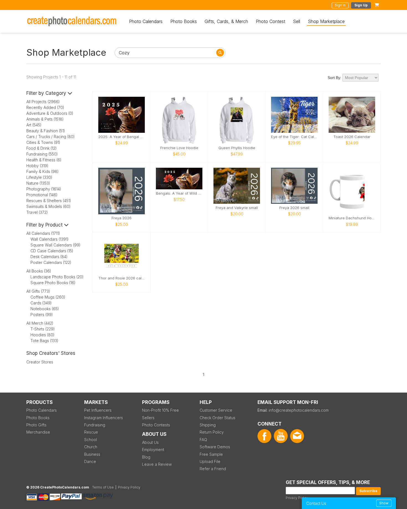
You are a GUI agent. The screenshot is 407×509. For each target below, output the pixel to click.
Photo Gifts (36, 425)
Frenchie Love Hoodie (179, 148)
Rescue (91, 432)
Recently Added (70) (45, 107)
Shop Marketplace (326, 21)
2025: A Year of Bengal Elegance (121, 137)
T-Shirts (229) (42, 329)
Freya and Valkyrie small (237, 208)
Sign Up (361, 5)
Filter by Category (47, 93)
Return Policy (212, 432)
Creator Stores (39, 362)
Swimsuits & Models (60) (48, 206)
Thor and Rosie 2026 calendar (121, 278)
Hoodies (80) (42, 334)
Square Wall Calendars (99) (55, 245)
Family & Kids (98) (42, 171)
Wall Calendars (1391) (49, 239)
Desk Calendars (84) (49, 256)
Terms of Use (103, 487)
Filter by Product (45, 225)
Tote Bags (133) (44, 340)
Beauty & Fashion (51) (45, 130)
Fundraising (94, 425)
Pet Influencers (98, 410)
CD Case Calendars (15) (51, 250)
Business (92, 454)
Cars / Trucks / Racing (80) (50, 136)
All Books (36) (38, 271)
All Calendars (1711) (43, 233)
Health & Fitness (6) (43, 159)
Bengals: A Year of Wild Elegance (179, 193)
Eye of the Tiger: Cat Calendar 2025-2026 (294, 137)
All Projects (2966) (43, 101)
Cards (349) (41, 303)
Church (90, 446)
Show (383, 503)
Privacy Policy (297, 498)
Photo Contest (270, 21)
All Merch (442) (39, 323)
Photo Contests (156, 425)
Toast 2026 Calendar (351, 137)
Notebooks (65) (44, 308)
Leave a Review (157, 464)
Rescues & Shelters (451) (48, 200)
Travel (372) (37, 212)
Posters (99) (41, 314)
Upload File (210, 461)
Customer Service (216, 410)
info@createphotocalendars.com (299, 410)
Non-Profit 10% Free (160, 410)
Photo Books (183, 21)
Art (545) (34, 125)
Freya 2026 (122, 218)
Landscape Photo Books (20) (57, 276)
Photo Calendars (146, 21)
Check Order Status (217, 417)
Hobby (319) (37, 165)
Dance (90, 461)
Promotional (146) (42, 194)
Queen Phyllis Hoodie (236, 148)
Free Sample (211, 454)
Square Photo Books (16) (53, 282)
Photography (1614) (43, 189)
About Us (150, 442)
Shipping (208, 425)
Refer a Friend (213, 468)
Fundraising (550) (42, 154)
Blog (146, 457)
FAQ (203, 439)
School (90, 439)
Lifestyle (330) (39, 177)
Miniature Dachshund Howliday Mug (352, 218)
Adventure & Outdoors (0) (49, 113)
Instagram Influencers (103, 417)
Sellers (148, 417)
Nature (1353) (38, 183)
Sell (296, 21)
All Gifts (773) (38, 291)
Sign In (340, 5)
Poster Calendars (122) (50, 262)
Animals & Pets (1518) (45, 119)
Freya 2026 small (294, 208)
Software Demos (215, 446)
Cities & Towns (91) (43, 142)
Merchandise (38, 432)
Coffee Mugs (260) (47, 297)
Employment (153, 449)
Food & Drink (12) (41, 148)
